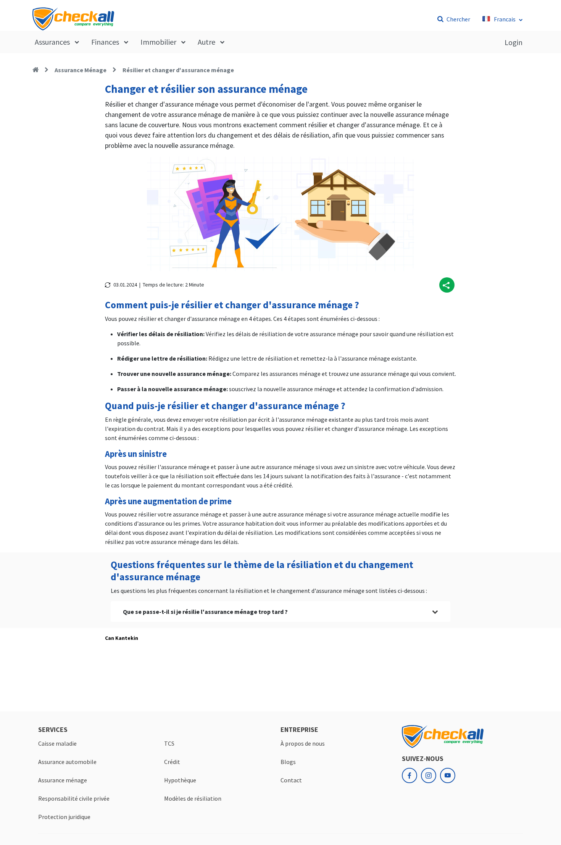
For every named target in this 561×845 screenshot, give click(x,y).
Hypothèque (180, 780)
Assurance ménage (62, 780)
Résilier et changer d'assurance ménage (178, 70)
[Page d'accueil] (35, 70)
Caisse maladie (57, 743)
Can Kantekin (121, 638)
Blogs (288, 762)
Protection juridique (64, 817)
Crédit (172, 762)
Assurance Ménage (80, 70)
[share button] (447, 285)
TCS (169, 743)
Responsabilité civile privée (74, 798)
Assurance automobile (67, 762)
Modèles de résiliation (192, 798)
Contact (291, 780)
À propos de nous (302, 743)
